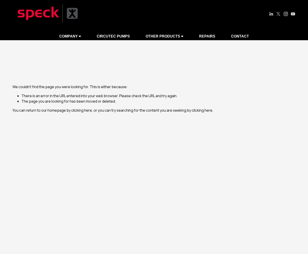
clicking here (81, 110)
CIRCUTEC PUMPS (113, 36)
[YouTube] (293, 13)
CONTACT (240, 36)
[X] (278, 13)
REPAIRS (207, 36)
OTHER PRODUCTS (163, 36)
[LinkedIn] (271, 13)
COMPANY (69, 36)
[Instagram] (285, 13)
